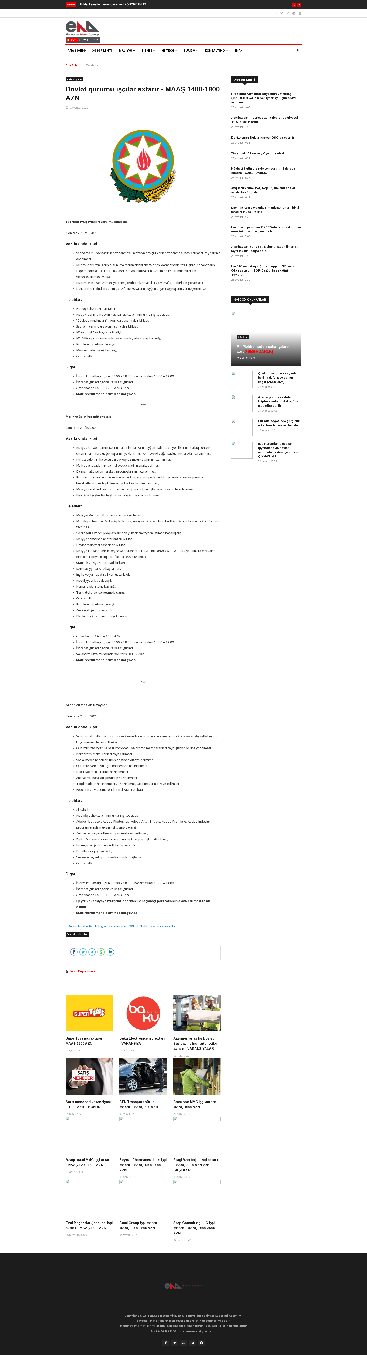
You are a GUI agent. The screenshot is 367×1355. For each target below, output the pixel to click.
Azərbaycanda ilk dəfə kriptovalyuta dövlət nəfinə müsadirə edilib (278, 401)
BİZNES (147, 50)
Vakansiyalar (74, 79)
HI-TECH (168, 50)
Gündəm (242, 337)
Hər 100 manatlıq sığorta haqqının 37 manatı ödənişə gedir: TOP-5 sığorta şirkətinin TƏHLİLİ (263, 270)
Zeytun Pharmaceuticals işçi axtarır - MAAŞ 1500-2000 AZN (143, 1165)
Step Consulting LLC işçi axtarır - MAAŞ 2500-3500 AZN (194, 1228)
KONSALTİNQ (215, 50)
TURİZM (190, 50)
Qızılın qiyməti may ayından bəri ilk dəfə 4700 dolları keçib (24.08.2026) (278, 378)
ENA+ (238, 50)
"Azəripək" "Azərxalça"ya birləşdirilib (259, 153)
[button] (294, 5)
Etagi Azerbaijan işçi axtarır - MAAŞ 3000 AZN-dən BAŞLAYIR (196, 1165)
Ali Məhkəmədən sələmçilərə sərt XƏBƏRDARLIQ (112, 4)
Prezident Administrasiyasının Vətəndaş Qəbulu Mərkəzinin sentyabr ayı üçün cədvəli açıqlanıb (264, 98)
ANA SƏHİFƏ (77, 50)
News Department (82, 971)
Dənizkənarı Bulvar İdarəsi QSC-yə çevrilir (262, 137)
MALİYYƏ (126, 50)
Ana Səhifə (73, 65)
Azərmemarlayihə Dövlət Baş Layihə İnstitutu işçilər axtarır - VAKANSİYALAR (195, 1043)
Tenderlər (92, 65)
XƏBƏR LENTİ (102, 50)
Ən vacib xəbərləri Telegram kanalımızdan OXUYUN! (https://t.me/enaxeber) (123, 926)
